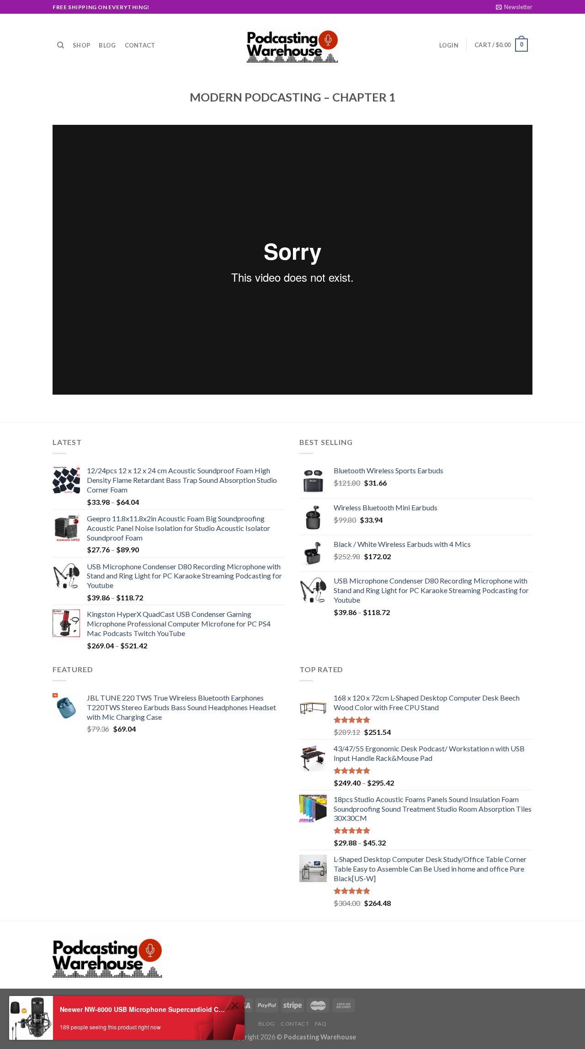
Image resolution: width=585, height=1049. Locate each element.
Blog (107, 45)
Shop (81, 45)
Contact (140, 45)
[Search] (61, 45)
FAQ (321, 1023)
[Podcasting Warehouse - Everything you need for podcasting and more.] (292, 45)
